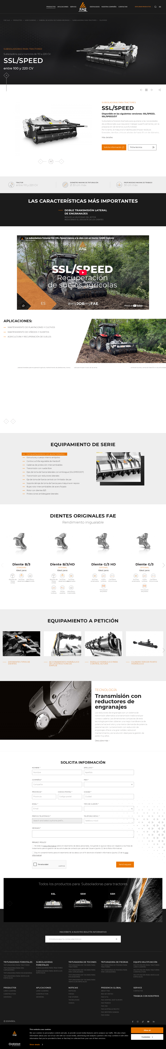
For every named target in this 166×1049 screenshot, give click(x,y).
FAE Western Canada (110, 1012)
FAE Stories (73, 997)
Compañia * (37, 780)
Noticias (73, 988)
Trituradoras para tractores (17, 965)
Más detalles (107, 137)
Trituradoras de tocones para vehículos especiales (82, 981)
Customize (146, 1037)
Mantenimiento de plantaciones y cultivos (31, 327)
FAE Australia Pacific (110, 1009)
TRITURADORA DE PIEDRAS (114, 962)
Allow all (147, 1030)
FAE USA (104, 1006)
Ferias (71, 994)
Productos (17, 20)
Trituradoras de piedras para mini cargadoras (114, 971)
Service (137, 988)
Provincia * (37, 792)
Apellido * (88, 768)
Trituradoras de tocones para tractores (82, 966)
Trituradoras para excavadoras (18, 973)
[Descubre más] (7, 75)
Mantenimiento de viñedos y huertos (28, 332)
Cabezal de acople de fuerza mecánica (54, 20)
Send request (125, 864)
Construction (10, 994)
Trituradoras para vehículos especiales (16, 977)
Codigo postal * (65, 792)
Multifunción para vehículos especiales (146, 976)
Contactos (138, 991)
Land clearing (30, 20)
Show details (35, 1044)
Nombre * (36, 768)
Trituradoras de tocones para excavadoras (82, 976)
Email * (35, 804)
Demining (8, 997)
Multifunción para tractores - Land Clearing (146, 966)
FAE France (106, 1003)
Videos (71, 1003)
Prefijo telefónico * (41, 816)
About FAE (105, 991)
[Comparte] (159, 90)
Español (10, 1021)
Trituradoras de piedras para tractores (114, 966)
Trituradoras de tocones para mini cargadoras (82, 971)
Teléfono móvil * (91, 816)
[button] (40, 161)
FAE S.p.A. (7, 20)
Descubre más (101, 741)
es (160, 7)
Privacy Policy (39, 842)
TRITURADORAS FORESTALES (18, 962)
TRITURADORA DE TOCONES (82, 962)
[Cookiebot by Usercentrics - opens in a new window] (15, 1044)
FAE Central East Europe (112, 1000)
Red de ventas (107, 994)
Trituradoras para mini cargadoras (14, 969)
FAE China (105, 1015)
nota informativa (49, 846)
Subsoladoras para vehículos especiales (49, 972)
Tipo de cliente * (91, 804)
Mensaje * (36, 828)
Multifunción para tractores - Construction (146, 971)
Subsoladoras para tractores (84, 20)
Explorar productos (143, 6)
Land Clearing (42, 991)
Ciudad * (87, 792)
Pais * (86, 780)
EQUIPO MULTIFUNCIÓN (145, 962)
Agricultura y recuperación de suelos (29, 337)
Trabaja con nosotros (146, 996)
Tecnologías (74, 1000)
